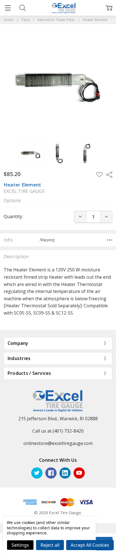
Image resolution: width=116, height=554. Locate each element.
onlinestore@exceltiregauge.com (58, 443)
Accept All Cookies (90, 545)
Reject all (50, 545)
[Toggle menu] (7, 7)
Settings (20, 545)
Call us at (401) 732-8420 (58, 431)
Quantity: (13, 216)
